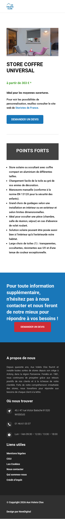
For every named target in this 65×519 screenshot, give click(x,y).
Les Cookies (13, 464)
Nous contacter (15, 469)
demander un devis (25, 119)
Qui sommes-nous (17, 474)
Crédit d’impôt (14, 480)
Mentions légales (16, 453)
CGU (9, 458)
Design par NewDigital (19, 511)
